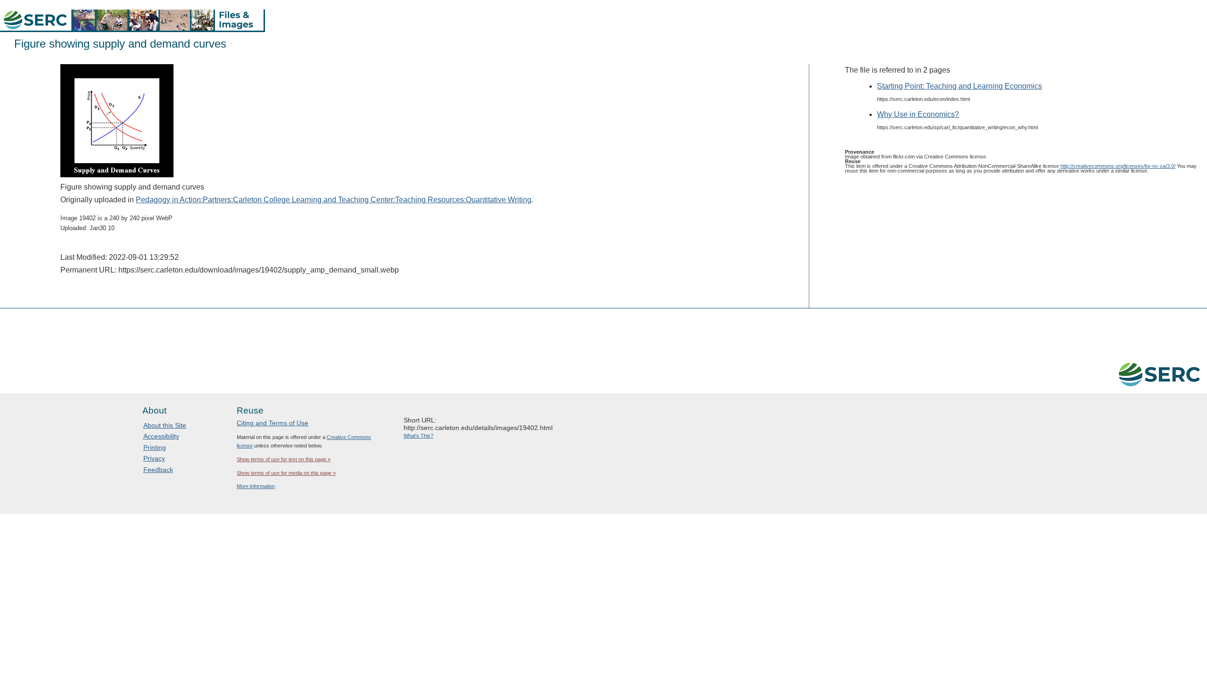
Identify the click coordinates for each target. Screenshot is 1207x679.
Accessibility (161, 436)
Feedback (158, 469)
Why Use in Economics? (918, 114)
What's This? (418, 436)
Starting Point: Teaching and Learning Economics (959, 86)
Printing (154, 447)
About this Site (164, 425)
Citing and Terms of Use (272, 423)
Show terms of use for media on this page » (286, 473)
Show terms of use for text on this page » (284, 459)
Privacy (154, 458)
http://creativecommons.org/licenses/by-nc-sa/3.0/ (1117, 166)
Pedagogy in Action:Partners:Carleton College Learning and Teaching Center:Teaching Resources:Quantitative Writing (333, 200)
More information (256, 486)
